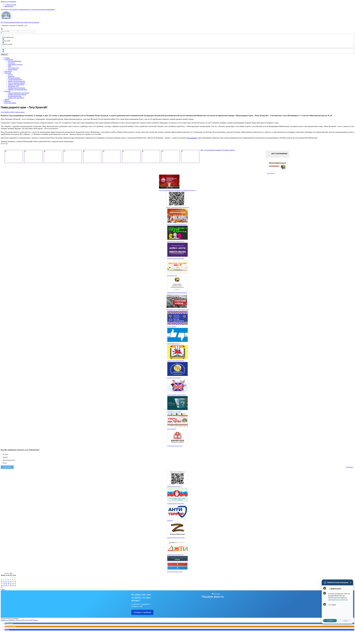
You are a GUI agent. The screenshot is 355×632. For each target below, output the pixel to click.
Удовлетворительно (8, 460)
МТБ (9, 66)
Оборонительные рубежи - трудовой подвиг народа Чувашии (177, 309)
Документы (8, 71)
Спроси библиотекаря (15, 79)
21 (10, 583)
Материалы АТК (13, 86)
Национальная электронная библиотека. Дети (175, 554)
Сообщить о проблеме (142, 612)
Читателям (7, 73)
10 (1, 581)
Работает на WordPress (8, 620)
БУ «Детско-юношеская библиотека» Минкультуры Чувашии (20, 22)
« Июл (3, 589)
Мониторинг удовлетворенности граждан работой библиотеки (177, 207)
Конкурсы (11, 76)
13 (8, 581)
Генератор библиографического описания (174, 571)
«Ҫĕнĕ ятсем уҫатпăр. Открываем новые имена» (175, 360)
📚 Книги (330, 620)
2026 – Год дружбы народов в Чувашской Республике (177, 224)
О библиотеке (8, 59)
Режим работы (12, 69)
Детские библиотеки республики (18, 93)
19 (6, 583)
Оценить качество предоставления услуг (174, 486)
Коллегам (7, 91)
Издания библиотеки (14, 96)
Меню (5, 54)
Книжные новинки (14, 78)
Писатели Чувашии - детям (172, 275)
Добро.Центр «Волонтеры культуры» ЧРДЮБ (175, 258)
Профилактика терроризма (16, 88)
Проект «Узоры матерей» (171, 428)
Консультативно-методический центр (174, 377)
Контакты (7, 101)
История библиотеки (14, 61)
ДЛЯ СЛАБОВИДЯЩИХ (279, 153)
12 (6, 581)
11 (4, 581)
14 (10, 581)
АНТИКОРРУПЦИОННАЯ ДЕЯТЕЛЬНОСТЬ (175, 503)
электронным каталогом (338, 600)
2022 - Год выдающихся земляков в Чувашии (214, 150)
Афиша (6, 99)
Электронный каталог (271, 173)
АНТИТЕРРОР (170, 520)
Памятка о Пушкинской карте (17, 89)
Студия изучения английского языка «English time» (176, 394)
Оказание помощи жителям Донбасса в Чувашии (176, 537)
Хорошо (5, 457)
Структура (11, 63)
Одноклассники (10, 626)
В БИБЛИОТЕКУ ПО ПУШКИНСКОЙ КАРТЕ (175, 241)
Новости (232, 150)
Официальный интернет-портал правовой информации (177, 292)
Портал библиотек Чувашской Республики (174, 445)
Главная (6, 58)
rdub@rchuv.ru (8, 6)
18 (4, 583)
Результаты (349, 467)
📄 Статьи (345, 620)
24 (1, 585)
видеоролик (192, 138)
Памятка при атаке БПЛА (16, 84)
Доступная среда (13, 68)
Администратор (19, 112)
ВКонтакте (9, 623)
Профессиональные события (17, 94)
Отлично (5, 454)
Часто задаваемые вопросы (16, 83)
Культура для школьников (171, 326)
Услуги (10, 74)
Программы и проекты (15, 64)
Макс (8, 629)
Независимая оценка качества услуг (173, 343)
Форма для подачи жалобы (16, 81)
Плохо (4, 463)
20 (8, 583)
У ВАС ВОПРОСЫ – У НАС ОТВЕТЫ (174, 411)
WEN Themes (33, 620)
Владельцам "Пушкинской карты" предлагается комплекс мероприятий (32, 9)
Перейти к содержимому (8, 1)
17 (1, 583)
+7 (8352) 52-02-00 (10, 4)
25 (4, 585)
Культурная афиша (10, 103)
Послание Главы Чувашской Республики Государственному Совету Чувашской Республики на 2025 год (177, 190)
